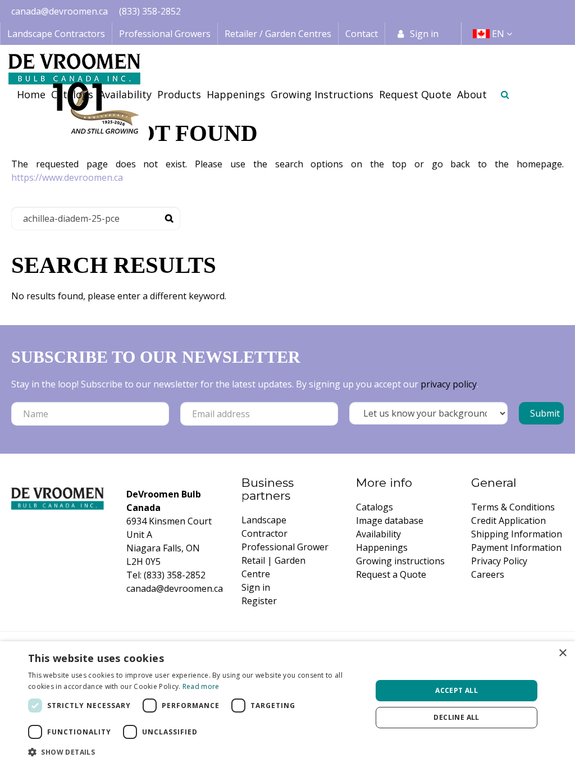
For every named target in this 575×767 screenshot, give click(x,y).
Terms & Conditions (513, 507)
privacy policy (449, 384)
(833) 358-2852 (150, 11)
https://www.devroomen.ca (67, 177)
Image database (389, 520)
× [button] (562, 653)
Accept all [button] (456, 690)
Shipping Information (516, 534)
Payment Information (516, 547)
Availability (378, 534)
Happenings (382, 547)
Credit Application (508, 520)
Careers (487, 574)
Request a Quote (391, 574)
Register (259, 601)
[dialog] (287, 704)
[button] (195, 752)
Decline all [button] (456, 717)
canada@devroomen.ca (59, 11)
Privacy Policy (499, 561)
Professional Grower (284, 547)
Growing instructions (400, 561)
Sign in (424, 33)
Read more (201, 686)
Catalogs (374, 507)
